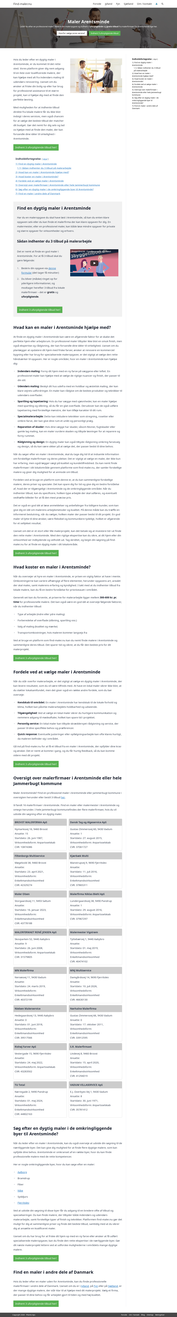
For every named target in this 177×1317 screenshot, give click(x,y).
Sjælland (128, 3)
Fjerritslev (23, 1202)
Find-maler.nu (22, 4)
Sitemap (150, 1315)
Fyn (118, 3)
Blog (143, 1315)
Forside (97, 3)
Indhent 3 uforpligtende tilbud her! (36, 147)
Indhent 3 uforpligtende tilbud (104, 33)
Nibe (20, 1190)
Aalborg (22, 1172)
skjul (45, 159)
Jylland (108, 3)
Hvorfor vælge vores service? (72, 33)
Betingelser (160, 1315)
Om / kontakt (144, 3)
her (63, 797)
